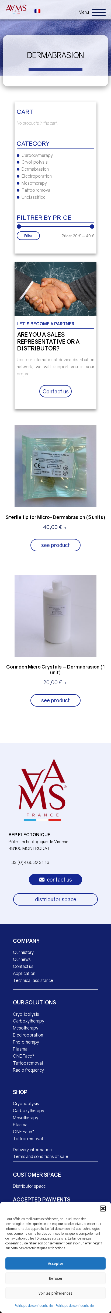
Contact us (56, 391)
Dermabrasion (35, 169)
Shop (20, 1092)
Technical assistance (33, 980)
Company (26, 941)
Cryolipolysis (35, 162)
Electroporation (37, 176)
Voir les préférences (55, 1293)
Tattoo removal (37, 190)
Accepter (55, 1263)
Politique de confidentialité (34, 1306)
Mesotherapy (34, 183)
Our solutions (34, 1002)
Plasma (20, 1049)
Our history (23, 952)
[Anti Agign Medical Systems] (16, 9)
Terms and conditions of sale (40, 1156)
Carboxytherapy (37, 155)
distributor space (55, 899)
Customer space (37, 1175)
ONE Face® (23, 1056)
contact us (59, 879)
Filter (28, 235)
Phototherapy (26, 1042)
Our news (22, 959)
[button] (103, 1208)
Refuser (56, 1278)
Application (24, 973)
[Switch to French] (37, 10)
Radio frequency (28, 1070)
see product (55, 545)
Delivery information (32, 1149)
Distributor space (29, 1186)
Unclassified (34, 197)
